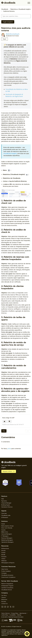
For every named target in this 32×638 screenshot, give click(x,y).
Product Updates (6, 571)
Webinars (4, 560)
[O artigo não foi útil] (9, 421)
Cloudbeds (4, 9)
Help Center (4, 569)
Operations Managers (7, 542)
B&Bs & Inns (4, 532)
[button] (29, 3)
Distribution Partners (7, 507)
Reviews (3, 601)
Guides (3, 552)
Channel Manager (6, 503)
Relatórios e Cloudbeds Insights (20, 9)
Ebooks (3, 554)
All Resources (5, 548)
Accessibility (13, 615)
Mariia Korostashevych (12, 34)
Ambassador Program (7, 585)
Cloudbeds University (7, 575)
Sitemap (19, 615)
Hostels (3, 530)
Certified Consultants (7, 587)
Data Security (23, 613)
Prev (4, 431)
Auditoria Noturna (9, 11)
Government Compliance (8, 577)
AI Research (4, 517)
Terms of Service (5, 613)
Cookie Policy (4, 615)
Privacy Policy (14, 613)
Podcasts (3, 556)
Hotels (3, 524)
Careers (3, 597)
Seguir (4, 39)
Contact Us (4, 603)
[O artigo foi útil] (4, 421)
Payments (4, 501)
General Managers (6, 534)
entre (9, 448)
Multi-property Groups (7, 526)
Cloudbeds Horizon (6, 589)
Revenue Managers (6, 538)
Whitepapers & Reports (7, 562)
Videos (3, 558)
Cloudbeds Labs (5, 515)
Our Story (4, 595)
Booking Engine (5, 505)
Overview (4, 513)
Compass (4, 573)
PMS (2, 499)
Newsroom (4, 599)
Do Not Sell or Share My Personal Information (12, 617)
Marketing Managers (7, 540)
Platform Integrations (7, 583)
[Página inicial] (8, 3)
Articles (3, 550)
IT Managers (4, 536)
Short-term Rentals (6, 528)
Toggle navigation (8, 22)
